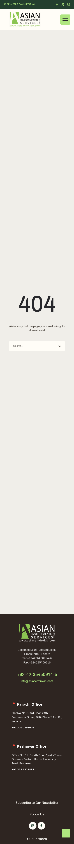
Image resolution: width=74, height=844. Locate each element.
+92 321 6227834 (23, 769)
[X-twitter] (62, 4)
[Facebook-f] (57, 4)
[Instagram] (68, 4)
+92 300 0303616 (23, 727)
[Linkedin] (32, 826)
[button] (19, 4)
